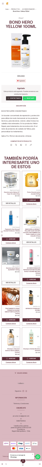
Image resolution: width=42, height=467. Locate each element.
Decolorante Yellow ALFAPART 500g (12, 269)
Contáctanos (15, 98)
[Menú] (2, 3)
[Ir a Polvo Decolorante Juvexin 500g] (31, 180)
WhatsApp (30, 98)
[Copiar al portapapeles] (31, 145)
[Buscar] (6, 463)
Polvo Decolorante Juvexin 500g (33, 193)
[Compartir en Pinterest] (26, 145)
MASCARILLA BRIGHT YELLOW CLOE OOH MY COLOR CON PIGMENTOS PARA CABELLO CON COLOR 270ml (31, 232)
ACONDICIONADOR (28, 9)
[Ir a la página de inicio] (8, 4)
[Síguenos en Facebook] (26, 391)
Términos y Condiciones (21, 403)
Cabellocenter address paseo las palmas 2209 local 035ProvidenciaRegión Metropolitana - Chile (21, 428)
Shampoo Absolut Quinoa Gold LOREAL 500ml (12, 350)
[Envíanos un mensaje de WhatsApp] (37, 456)
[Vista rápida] (17, 179)
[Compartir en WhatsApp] (21, 145)
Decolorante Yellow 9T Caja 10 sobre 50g (11, 193)
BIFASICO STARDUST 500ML (33, 309)
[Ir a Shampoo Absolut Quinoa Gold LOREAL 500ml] (11, 336)
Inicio (7, 9)
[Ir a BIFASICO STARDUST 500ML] (31, 296)
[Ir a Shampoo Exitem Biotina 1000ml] (31, 336)
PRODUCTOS (15, 9)
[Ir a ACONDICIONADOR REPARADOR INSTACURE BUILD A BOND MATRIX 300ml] (31, 256)
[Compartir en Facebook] (11, 145)
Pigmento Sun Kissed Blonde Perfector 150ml (11, 230)
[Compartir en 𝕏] (16, 145)
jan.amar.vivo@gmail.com (21, 416)
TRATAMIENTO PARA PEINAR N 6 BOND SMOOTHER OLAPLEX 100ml (12, 311)
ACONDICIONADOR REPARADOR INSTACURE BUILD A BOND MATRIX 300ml (31, 270)
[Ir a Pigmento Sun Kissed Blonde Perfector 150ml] (11, 217)
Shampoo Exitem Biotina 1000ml (31, 349)
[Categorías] (2, 463)
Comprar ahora (31, 204)
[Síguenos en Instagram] (23, 391)
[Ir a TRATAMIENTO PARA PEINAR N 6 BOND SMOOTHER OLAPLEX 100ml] (11, 296)
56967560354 (21, 421)
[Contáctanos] (40, 463)
